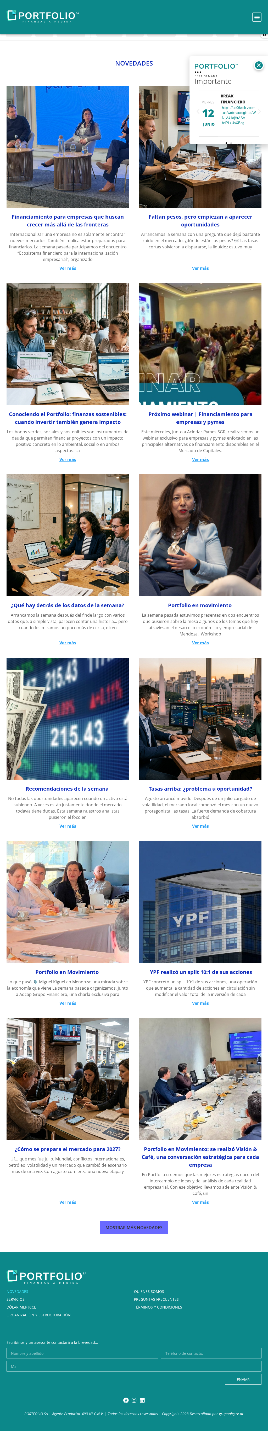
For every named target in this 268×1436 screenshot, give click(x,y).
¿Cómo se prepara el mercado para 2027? (68, 1149)
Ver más (67, 268)
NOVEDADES (17, 1291)
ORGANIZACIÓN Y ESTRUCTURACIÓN (39, 1314)
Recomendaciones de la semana (68, 788)
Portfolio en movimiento (200, 605)
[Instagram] (134, 1400)
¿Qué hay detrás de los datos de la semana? (67, 605)
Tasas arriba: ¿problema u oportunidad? (200, 788)
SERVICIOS (16, 1299)
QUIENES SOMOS (149, 1291)
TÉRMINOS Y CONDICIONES (158, 1307)
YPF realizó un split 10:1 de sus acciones (200, 972)
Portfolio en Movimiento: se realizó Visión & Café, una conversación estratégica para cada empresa (200, 1157)
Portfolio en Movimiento (67, 972)
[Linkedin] (142, 1400)
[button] (256, 17)
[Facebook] (126, 1400)
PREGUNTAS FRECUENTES (156, 1299)
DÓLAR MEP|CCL (21, 1307)
